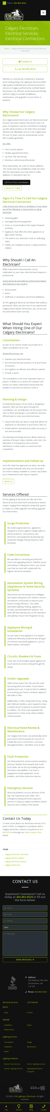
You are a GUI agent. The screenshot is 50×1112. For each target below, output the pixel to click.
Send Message (24, 959)
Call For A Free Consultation (16, 182)
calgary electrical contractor (17, 854)
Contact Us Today (12, 188)
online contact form (33, 832)
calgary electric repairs (14, 858)
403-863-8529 (20, 3)
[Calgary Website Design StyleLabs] (38, 1088)
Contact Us (26, 61)
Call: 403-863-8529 (26, 69)
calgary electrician (12, 865)
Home (6, 48)
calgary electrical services (16, 861)
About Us (8, 481)
